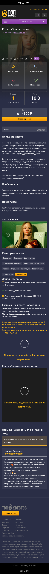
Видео (4, 525)
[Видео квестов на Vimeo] (27, 571)
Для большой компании (12, 263)
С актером (18, 258)
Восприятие (19, 32)
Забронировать (24, 119)
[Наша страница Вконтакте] (21, 571)
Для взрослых (8, 274)
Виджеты (19, 525)
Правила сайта (8, 533)
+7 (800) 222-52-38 (38, 9)
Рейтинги (5, 522)
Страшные (7, 258)
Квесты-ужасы (37, 269)
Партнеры (6, 528)
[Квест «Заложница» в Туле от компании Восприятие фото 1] (24, 234)
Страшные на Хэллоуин (20, 269)
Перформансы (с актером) (34, 263)
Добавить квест (10, 513)
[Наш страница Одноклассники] (24, 571)
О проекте (19, 522)
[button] (44, 15)
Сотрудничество (22, 530)
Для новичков (29, 258)
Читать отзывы (13, 102)
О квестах (6, 530)
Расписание (6, 520)
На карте (19, 520)
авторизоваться (22, 439)
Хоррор (6, 269)
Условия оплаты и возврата (13, 536)
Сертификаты (21, 528)
